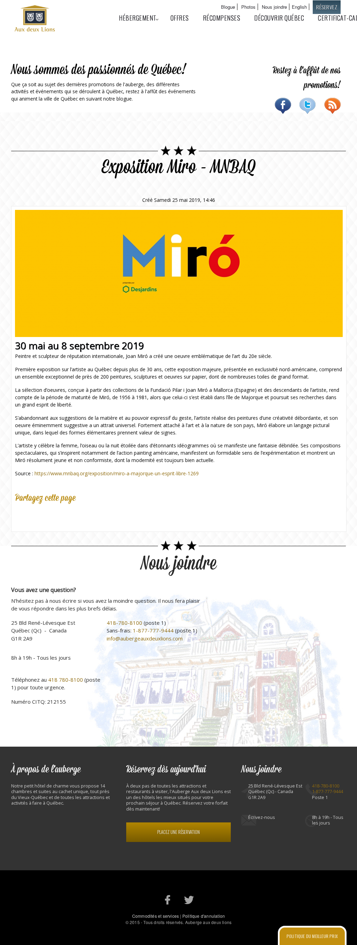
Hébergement (134, 17)
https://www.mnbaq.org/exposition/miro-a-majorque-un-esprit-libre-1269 (117, 473)
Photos (248, 6)
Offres (179, 17)
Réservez (326, 7)
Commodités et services (155, 916)
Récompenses (222, 17)
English (299, 6)
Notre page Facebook (168, 899)
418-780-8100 (124, 622)
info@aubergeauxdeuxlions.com (145, 638)
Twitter (307, 106)
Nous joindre (274, 6)
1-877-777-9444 (153, 630)
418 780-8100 (65, 679)
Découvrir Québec (279, 17)
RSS (332, 106)
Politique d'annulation (203, 916)
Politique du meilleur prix (312, 936)
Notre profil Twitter (189, 899)
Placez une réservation (178, 832)
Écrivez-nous (261, 817)
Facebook (283, 106)
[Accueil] (35, 19)
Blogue (228, 6)
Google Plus (52, 514)
